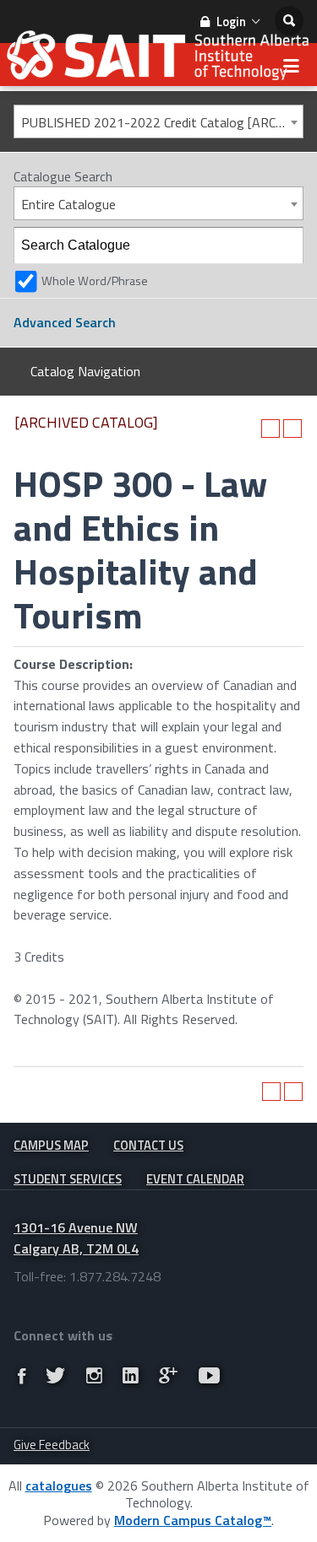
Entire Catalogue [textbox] (68, 204)
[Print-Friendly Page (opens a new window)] (270, 428)
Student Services (68, 1179)
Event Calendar (195, 1179)
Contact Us (148, 1145)
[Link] (21, 1375)
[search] (289, 20)
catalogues (58, 1485)
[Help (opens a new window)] (292, 428)
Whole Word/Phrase (94, 281)
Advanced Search (65, 322)
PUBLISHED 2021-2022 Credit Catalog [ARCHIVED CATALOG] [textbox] (162, 122)
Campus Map (51, 1145)
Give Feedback (52, 1445)
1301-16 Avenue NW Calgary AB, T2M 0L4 (76, 1238)
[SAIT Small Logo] (158, 59)
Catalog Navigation (85, 371)
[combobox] (158, 121)
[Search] (285, 245)
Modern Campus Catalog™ (192, 1520)
